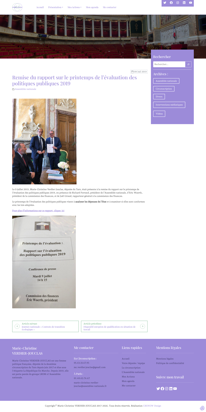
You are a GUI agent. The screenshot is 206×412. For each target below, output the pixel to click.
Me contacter (109, 7)
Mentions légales (164, 358)
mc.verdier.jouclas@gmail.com (90, 367)
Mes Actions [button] (74, 7)
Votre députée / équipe (133, 363)
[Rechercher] (188, 64)
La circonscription (131, 367)
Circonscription (164, 88)
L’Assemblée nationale (133, 372)
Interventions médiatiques (169, 104)
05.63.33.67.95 (81, 362)
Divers (159, 96)
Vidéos (159, 113)
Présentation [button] (54, 7)
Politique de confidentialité (170, 363)
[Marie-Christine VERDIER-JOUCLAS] (17, 7)
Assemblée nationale (25, 89)
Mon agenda (92, 7)
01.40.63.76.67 (82, 378)
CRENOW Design (152, 405)
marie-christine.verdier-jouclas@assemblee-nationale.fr (90, 384)
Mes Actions (128, 376)
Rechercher (162, 56)
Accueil (40, 7)
